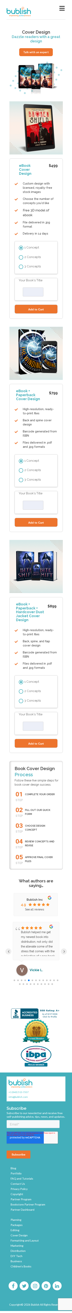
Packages (17, 1225)
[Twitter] (24, 1286)
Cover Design (19, 1235)
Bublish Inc (35, 899)
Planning (16, 1219)
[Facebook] (13, 1286)
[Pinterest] (46, 1286)
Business (16, 1261)
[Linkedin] (57, 1286)
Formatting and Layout (25, 1240)
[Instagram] (35, 1286)
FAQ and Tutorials (22, 1178)
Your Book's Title (30, 280)
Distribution (18, 1250)
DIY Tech (16, 1256)
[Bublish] (27, 12)
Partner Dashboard (22, 1209)
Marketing (17, 1245)
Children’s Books (21, 1266)
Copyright (17, 1194)
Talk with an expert (36, 52)
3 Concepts (32, 266)
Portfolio (16, 1173)
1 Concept (31, 247)
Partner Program (21, 1199)
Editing (15, 1230)
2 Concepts (32, 257)
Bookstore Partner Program (28, 1204)
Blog (13, 1168)
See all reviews (34, 909)
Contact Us (18, 1183)
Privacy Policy (19, 1189)
